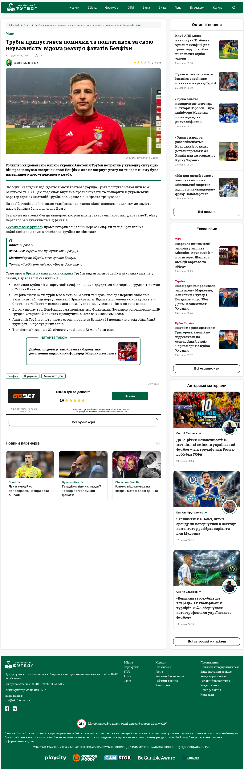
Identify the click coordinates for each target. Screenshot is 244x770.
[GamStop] (117, 758)
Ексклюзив (163, 667)
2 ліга (162, 7)
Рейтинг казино (167, 681)
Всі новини (206, 212)
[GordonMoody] (85, 758)
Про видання (210, 662)
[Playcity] (55, 758)
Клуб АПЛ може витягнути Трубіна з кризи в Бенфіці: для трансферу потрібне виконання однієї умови (192, 47)
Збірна (92, 7)
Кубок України (184, 323)
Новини (74, 7)
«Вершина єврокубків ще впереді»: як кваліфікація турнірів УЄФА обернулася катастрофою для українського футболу (203, 608)
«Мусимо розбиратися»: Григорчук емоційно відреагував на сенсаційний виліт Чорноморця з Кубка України (195, 339)
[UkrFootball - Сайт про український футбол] (20, 7)
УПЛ (131, 7)
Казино (217, 7)
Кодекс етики (210, 685)
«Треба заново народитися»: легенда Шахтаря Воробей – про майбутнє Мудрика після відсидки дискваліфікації (194, 110)
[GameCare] (190, 758)
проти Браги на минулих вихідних (43, 273)
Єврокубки (112, 7)
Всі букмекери (83, 422)
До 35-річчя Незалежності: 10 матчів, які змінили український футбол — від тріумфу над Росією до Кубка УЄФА (205, 447)
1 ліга (146, 7)
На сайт (130, 396)
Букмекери (197, 7)
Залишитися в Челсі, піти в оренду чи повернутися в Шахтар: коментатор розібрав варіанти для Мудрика (206, 526)
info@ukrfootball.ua (17, 700)
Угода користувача (213, 676)
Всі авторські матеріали (207, 641)
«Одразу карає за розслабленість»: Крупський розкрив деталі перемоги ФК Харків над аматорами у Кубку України (195, 148)
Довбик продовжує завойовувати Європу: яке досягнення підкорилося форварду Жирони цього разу (72, 351)
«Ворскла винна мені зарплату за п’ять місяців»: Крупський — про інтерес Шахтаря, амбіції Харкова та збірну (194, 255)
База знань (163, 685)
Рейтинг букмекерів (170, 676)
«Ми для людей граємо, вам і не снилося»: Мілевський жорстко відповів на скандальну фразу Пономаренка (195, 184)
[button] (234, 7)
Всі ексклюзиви (206, 368)
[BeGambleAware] (156, 758)
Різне (177, 7)
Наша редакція (211, 690)
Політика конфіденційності (220, 667)
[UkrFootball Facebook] (7, 708)
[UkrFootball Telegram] (15, 708)
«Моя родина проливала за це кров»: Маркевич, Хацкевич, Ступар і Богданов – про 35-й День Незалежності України (195, 297)
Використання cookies (216, 671)
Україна (180, 281)
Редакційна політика (215, 681)
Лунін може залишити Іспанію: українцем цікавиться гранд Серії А (195, 79)
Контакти (207, 694)
